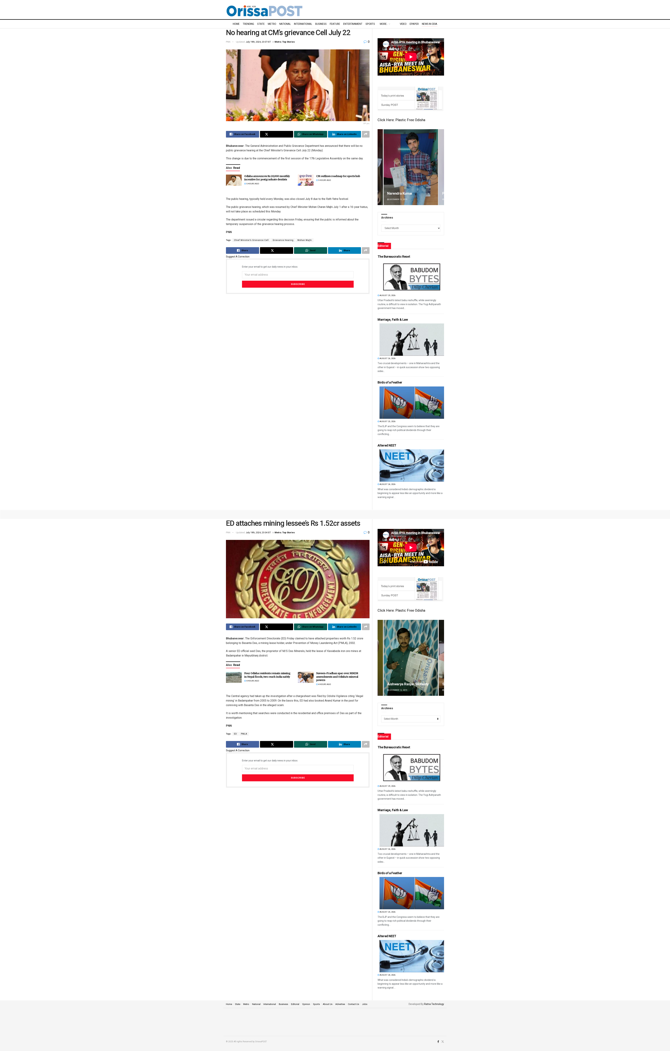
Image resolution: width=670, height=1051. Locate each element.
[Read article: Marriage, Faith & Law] (411, 339)
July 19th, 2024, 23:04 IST (258, 532)
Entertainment (352, 24)
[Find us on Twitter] (442, 1042)
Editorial (295, 1004)
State (261, 24)
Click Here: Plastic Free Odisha (401, 120)
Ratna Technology (434, 1004)
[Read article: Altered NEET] (411, 465)
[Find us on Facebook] (438, 1042)
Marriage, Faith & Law (393, 319)
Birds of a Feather (390, 382)
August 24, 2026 (387, 484)
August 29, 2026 (387, 295)
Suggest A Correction (238, 256)
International (303, 24)
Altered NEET (387, 445)
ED (235, 734)
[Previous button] (380, 167)
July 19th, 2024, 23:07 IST (258, 41)
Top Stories (288, 41)
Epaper (414, 24)
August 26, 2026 (387, 358)
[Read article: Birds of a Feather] (411, 402)
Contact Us (353, 1004)
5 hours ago (252, 184)
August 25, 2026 (387, 421)
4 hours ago (252, 681)
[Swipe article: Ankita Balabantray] (411, 167)
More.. (384, 24)
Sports (370, 24)
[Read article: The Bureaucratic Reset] (411, 276)
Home (236, 24)
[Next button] (441, 167)
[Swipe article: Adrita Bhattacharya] (411, 658)
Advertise (340, 1004)
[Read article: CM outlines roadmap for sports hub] (306, 180)
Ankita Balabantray (401, 193)
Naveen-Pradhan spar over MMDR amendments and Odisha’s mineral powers (337, 677)
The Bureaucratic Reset (394, 256)
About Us (327, 1004)
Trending (248, 24)
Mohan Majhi (304, 240)
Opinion (306, 1004)
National (285, 24)
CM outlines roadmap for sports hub (338, 176)
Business (321, 24)
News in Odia (429, 24)
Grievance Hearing (283, 240)
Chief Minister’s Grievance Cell (251, 240)
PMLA (244, 734)
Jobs (364, 1004)
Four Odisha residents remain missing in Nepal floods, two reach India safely (267, 675)
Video (403, 24)
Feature (335, 24)
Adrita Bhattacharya (402, 684)
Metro (272, 24)
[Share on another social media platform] (366, 134)
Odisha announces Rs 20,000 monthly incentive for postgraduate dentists (267, 178)
